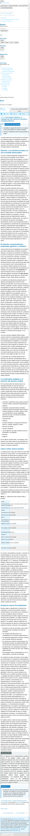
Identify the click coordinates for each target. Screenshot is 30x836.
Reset (2, 40)
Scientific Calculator (7, 78)
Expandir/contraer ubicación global (28, 113)
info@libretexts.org (16, 830)
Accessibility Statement (15, 829)
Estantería (15, 114)
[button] (5, 88)
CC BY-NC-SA (19, 802)
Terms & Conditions (5, 829)
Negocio (24, 114)
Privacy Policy (23, 827)
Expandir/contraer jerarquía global (2, 114)
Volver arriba (3, 808)
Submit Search (4, 30)
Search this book (3, 26)
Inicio (7, 114)
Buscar (3, 834)
